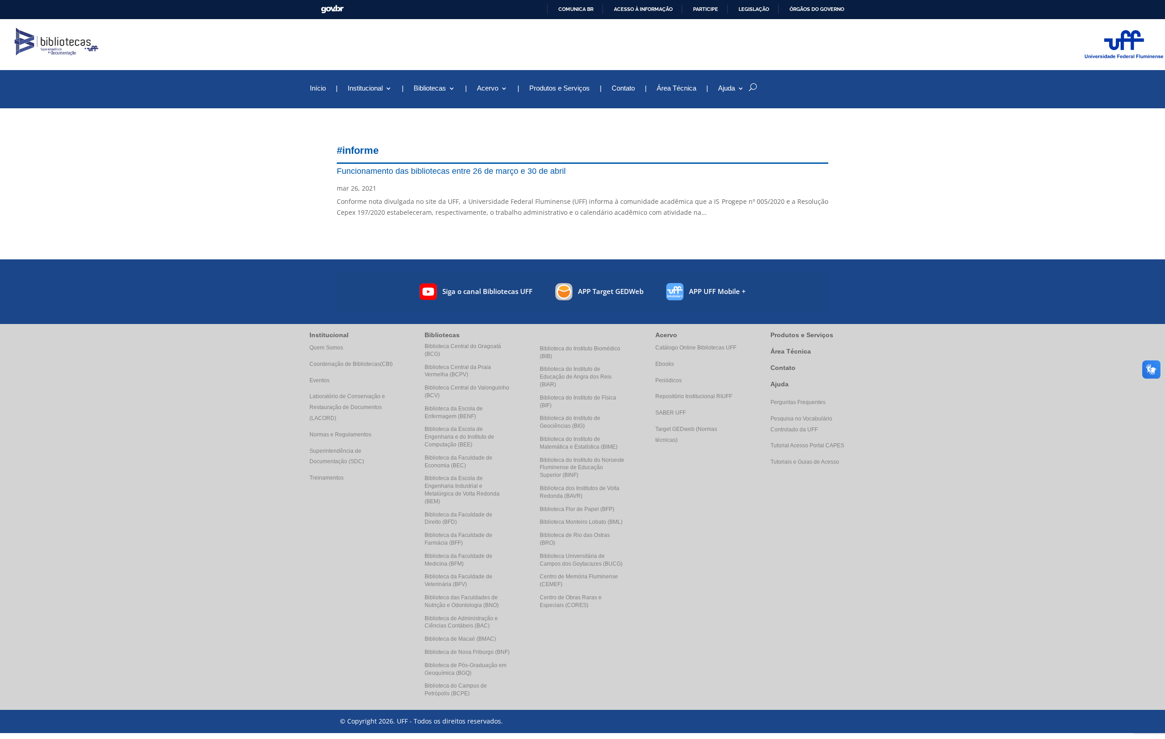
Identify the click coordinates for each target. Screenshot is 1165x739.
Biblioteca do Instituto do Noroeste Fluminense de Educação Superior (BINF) (582, 468)
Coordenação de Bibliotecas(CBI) (351, 364)
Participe (705, 9)
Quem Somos (326, 347)
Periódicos (668, 380)
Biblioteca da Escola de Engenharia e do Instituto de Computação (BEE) (459, 437)
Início (318, 88)
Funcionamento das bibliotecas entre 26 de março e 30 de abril (451, 171)
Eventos (319, 380)
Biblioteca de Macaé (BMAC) (460, 639)
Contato (623, 88)
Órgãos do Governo (817, 9)
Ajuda (779, 384)
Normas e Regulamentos (340, 434)
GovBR (332, 9)
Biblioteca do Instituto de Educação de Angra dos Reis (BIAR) (576, 377)
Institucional (365, 88)
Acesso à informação (643, 9)
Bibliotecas (430, 88)
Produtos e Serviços (559, 88)
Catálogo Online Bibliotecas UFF (695, 347)
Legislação (754, 9)
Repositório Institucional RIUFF (693, 396)
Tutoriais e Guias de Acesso (804, 462)
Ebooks (664, 364)
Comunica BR (575, 9)
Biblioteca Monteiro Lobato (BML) (581, 522)
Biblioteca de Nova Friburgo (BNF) (467, 652)
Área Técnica (676, 88)
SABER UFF (670, 413)
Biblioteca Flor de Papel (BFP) (577, 509)
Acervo (487, 88)
